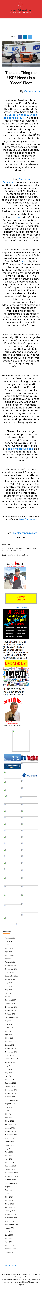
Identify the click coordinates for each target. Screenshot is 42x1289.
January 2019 (10, 1252)
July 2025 (8, 983)
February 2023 (10, 1083)
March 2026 (9, 955)
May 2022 (8, 1114)
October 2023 (10, 1055)
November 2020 (11, 1176)
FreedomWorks (28, 519)
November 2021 (11, 1135)
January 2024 (10, 1045)
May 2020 (9, 1197)
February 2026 (10, 959)
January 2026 (10, 962)
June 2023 (9, 1069)
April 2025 (8, 993)
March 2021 (9, 1162)
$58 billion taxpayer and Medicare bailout (20, 116)
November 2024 (11, 1010)
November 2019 (11, 1218)
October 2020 (10, 1180)
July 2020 (8, 1190)
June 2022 (9, 1111)
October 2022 (10, 1097)
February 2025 (10, 1000)
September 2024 (11, 1017)
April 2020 (9, 1200)
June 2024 (9, 1028)
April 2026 (8, 952)
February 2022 (10, 1124)
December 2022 (11, 1090)
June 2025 (9, 986)
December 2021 (11, 1131)
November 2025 (11, 969)
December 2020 (11, 1173)
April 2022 (8, 1118)
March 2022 (9, 1121)
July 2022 (8, 1107)
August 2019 (10, 1228)
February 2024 (10, 1042)
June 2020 (9, 1194)
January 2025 (10, 1004)
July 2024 (8, 1024)
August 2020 (10, 1187)
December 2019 (11, 1214)
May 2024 (9, 1031)
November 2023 (11, 1052)
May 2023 (8, 1073)
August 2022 (10, 1104)
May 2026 (8, 948)
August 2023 (10, 1062)
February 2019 (10, 1249)
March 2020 (9, 1204)
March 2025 (9, 997)
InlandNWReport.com (21, 10)
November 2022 (11, 1093)
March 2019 (9, 1245)
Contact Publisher (21, 607)
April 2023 (8, 1076)
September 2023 (11, 1059)
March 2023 (9, 1080)
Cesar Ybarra (32, 91)
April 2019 (8, 1242)
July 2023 (8, 1066)
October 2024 (10, 1014)
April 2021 (8, 1159)
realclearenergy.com (24, 533)
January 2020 (10, 1211)
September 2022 (11, 1100)
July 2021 (8, 1149)
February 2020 (10, 1207)
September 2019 (11, 1225)
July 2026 (8, 941)
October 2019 (10, 1221)
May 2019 (8, 1238)
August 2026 (10, 938)
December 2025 (11, 966)
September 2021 (11, 1142)
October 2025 (10, 972)
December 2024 (11, 1007)
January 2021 (10, 1169)
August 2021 (10, 1145)
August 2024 (10, 1021)
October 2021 (10, 1138)
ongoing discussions (21, 448)
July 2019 (8, 1232)
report (25, 261)
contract (16, 217)
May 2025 (8, 990)
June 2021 (9, 1152)
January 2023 (10, 1086)
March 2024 (9, 1038)
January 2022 (10, 1128)
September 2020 (11, 1183)
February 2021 (10, 1166)
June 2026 (9, 945)
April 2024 (9, 1035)
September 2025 (11, 976)
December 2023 (11, 1048)
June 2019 (9, 1235)
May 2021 (8, 1156)
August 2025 (10, 979)
